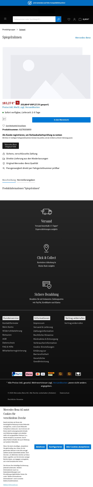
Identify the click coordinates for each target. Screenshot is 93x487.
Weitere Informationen (10, 485)
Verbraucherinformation (45, 342)
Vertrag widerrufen (73, 323)
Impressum (38, 323)
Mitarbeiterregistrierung (14, 350)
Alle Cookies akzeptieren (77, 446)
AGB (4, 338)
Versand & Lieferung (43, 327)
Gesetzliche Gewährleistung (41, 360)
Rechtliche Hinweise (43, 335)
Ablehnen (40, 446)
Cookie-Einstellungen (43, 346)
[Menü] (5, 18)
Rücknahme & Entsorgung (45, 339)
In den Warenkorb (61, 120)
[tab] (9, 180)
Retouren (7, 334)
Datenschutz (8, 342)
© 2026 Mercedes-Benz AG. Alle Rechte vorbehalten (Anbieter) (32, 393)
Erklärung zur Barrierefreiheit (41, 352)
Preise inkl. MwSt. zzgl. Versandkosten (21, 107)
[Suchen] (58, 19)
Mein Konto (7, 327)
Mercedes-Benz (83, 37)
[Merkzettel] (69, 19)
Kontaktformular (10, 323)
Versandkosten (60, 382)
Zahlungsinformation (43, 331)
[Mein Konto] (74, 19)
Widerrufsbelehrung (12, 330)
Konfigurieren (55, 446)
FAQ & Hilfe (7, 346)
